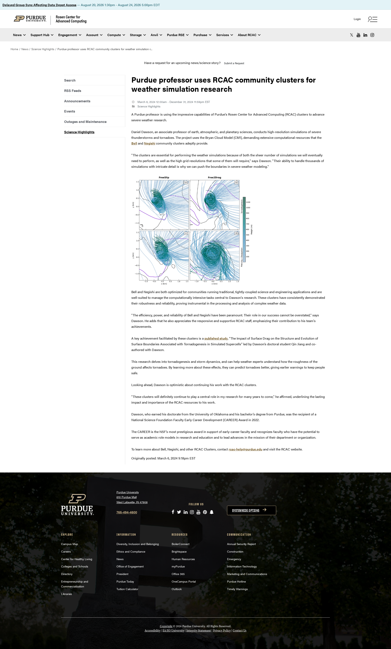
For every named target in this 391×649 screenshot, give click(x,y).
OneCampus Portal (184, 581)
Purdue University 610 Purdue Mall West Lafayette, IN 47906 (132, 497)
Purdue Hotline (236, 581)
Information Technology (242, 566)
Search (70, 80)
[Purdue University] (32, 20)
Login (357, 19)
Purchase (200, 34)
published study (216, 338)
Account (92, 34)
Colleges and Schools (74, 566)
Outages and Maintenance (85, 121)
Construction (235, 551)
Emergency (234, 559)
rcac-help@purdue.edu (245, 449)
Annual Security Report (241, 544)
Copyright (166, 626)
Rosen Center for (71, 19)
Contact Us (239, 630)
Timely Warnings (237, 589)
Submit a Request (234, 63)
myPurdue (178, 566)
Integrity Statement (198, 630)
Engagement (67, 34)
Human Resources (183, 559)
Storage (136, 34)
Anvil (154, 34)
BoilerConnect (180, 544)
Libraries (66, 594)
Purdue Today (125, 581)
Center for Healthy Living (76, 559)
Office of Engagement (130, 566)
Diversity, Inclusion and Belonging (137, 544)
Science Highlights (42, 49)
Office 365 (178, 574)
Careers (66, 551)
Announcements (77, 100)
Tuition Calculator (127, 589)
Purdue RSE (176, 34)
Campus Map (69, 544)
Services (222, 34)
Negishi (149, 143)
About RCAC (247, 34)
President (122, 574)
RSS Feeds (72, 90)
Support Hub (40, 34)
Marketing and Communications (247, 574)
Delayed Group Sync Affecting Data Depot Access (39, 4)
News (17, 34)
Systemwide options (245, 510)
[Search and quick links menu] (372, 19)
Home (14, 49)
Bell (134, 143)
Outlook (177, 589)
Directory (66, 574)
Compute (114, 34)
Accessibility (152, 630)
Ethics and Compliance (130, 551)
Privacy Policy (222, 630)
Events (69, 111)
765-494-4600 (126, 512)
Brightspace (179, 551)
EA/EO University (173, 630)
